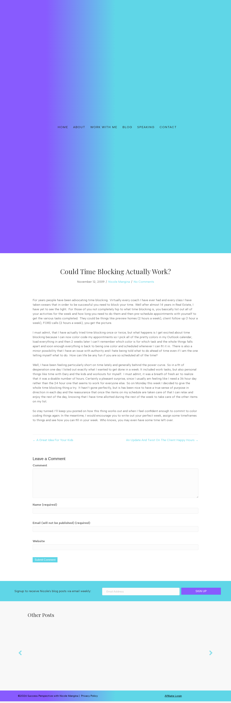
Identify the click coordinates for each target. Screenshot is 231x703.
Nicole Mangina (119, 282)
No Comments (144, 282)
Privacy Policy (89, 695)
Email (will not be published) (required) (61, 523)
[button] (190, 126)
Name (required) (45, 505)
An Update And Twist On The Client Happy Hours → (162, 440)
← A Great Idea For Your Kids (53, 440)
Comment (40, 465)
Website (39, 541)
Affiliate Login (173, 695)
